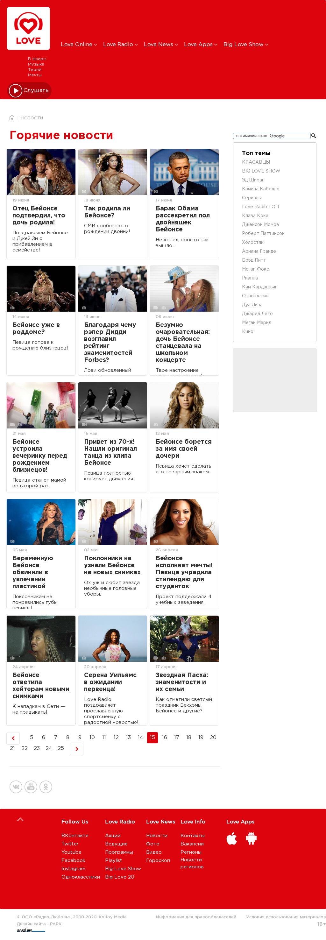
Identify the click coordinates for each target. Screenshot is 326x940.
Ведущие (116, 844)
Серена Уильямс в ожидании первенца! (110, 682)
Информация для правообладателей (196, 917)
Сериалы (252, 198)
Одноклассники (80, 877)
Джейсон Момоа (260, 225)
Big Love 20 (119, 877)
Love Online (77, 44)
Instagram (73, 869)
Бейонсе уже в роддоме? (36, 328)
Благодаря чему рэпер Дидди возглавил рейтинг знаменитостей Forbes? (110, 342)
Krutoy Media (113, 917)
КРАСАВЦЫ (256, 162)
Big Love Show (244, 44)
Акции (112, 836)
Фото (152, 844)
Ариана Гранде (259, 251)
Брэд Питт (254, 260)
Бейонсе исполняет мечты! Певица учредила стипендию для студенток (184, 572)
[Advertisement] (167, 20)
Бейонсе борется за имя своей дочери (184, 449)
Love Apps (199, 44)
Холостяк (253, 242)
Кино (247, 332)
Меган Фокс (255, 269)
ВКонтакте (75, 836)
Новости (156, 836)
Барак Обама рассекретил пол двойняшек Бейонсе (183, 219)
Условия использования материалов (286, 917)
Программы (119, 852)
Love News (159, 44)
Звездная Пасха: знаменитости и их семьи (182, 682)
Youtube (71, 852)
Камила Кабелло (261, 189)
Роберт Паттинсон (263, 234)
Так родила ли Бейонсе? (107, 212)
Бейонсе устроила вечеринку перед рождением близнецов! (39, 456)
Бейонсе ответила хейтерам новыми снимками (40, 686)
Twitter (70, 844)
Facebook (73, 861)
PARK (55, 924)
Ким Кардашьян (260, 287)
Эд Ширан (253, 180)
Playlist (113, 861)
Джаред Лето (257, 314)
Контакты (193, 836)
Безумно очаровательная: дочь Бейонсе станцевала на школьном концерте (183, 342)
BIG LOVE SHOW (261, 171)
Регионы (191, 852)
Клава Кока (255, 216)
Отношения (255, 296)
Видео (154, 852)
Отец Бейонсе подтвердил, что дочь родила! (38, 215)
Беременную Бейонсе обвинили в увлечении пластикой (32, 572)
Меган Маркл (256, 323)
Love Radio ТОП (260, 207)
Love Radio (119, 44)
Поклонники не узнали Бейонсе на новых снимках (112, 565)
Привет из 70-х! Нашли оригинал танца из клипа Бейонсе (110, 452)
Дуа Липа (252, 305)
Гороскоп (158, 861)
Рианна (250, 278)
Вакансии (192, 844)
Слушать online (36, 90)
